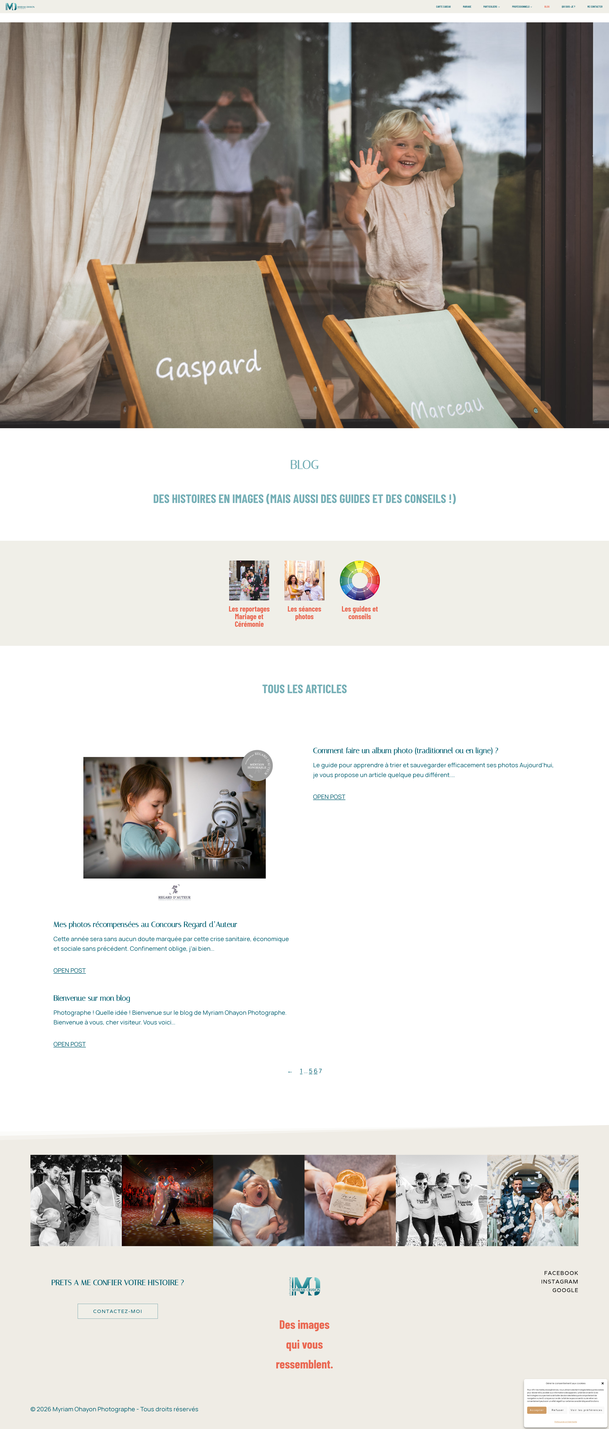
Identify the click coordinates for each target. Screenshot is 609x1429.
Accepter (537, 1410)
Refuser (558, 1410)
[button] (602, 1383)
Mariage (467, 6)
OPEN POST (69, 970)
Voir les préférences (586, 1410)
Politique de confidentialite (565, 1421)
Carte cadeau (443, 6)
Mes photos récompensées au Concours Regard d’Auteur (145, 924)
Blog (547, 6)
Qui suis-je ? (568, 6)
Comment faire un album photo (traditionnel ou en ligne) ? (405, 750)
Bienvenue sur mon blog (91, 998)
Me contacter (594, 6)
